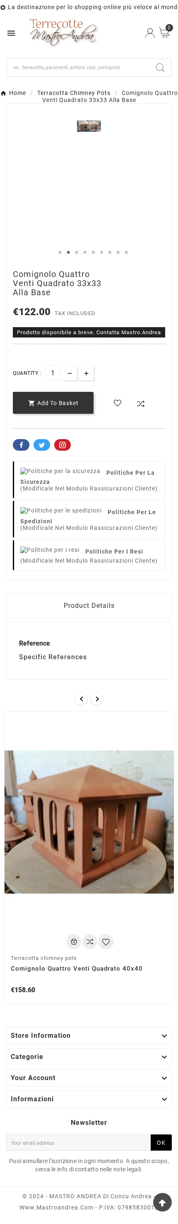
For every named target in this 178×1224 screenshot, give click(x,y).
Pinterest (62, 445)
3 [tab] (76, 252)
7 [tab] (110, 252)
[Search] (160, 67)
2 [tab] (68, 252)
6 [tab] (101, 252)
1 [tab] (60, 252)
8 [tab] (118, 252)
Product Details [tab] (89, 606)
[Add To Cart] (74, 941)
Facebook (21, 445)
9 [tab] (126, 252)
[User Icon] (150, 33)
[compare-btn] (140, 404)
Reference (34, 643)
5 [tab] (93, 252)
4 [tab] (85, 252)
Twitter (42, 445)
